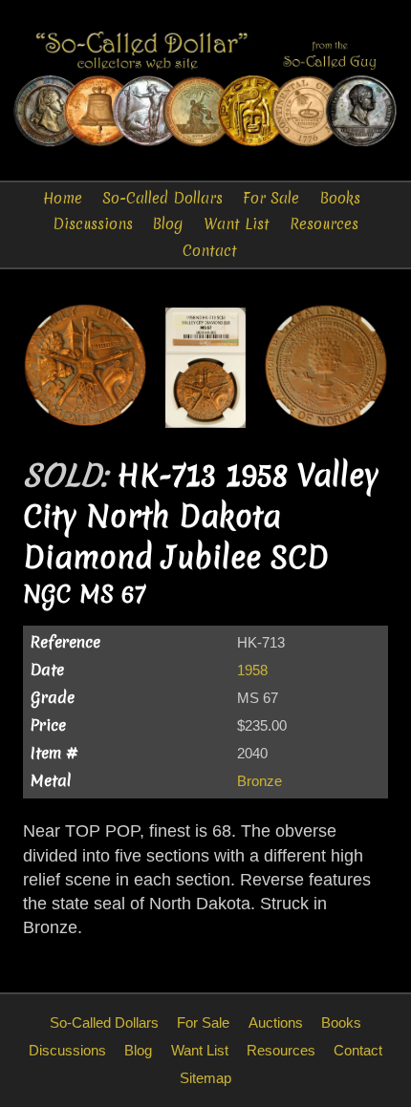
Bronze (259, 781)
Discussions (93, 224)
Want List (237, 224)
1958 (252, 670)
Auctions (276, 1022)
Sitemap (205, 1078)
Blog (168, 224)
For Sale (271, 198)
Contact (210, 251)
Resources (324, 224)
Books (340, 198)
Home (62, 198)
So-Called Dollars (162, 198)
